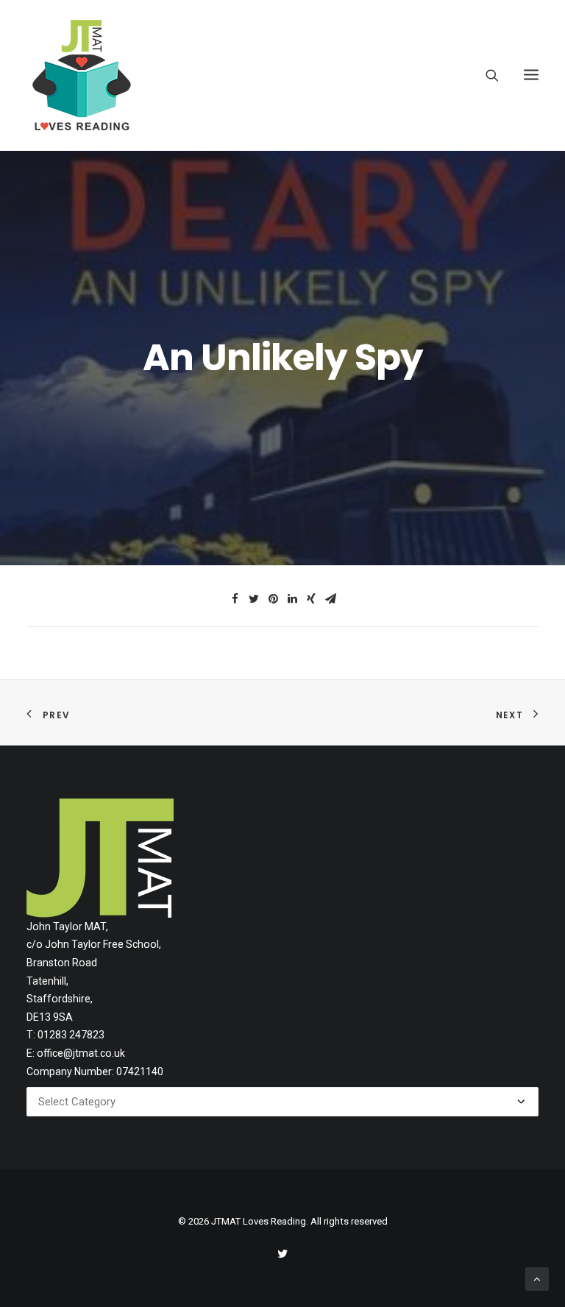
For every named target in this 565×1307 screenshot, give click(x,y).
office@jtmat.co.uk (81, 1053)
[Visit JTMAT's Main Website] (100, 858)
